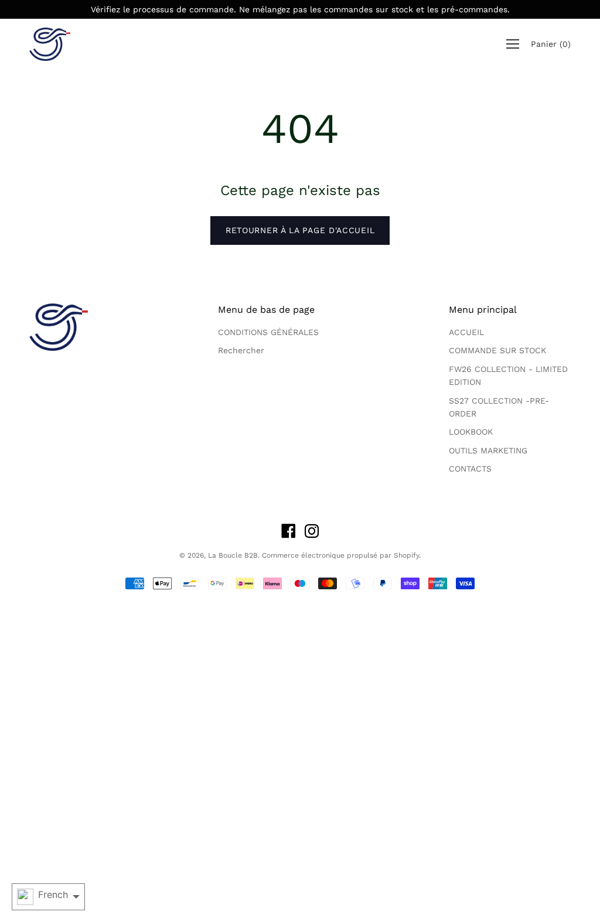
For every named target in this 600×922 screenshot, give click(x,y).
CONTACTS (470, 468)
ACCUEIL (466, 332)
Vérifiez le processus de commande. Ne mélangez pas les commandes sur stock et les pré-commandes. (300, 9)
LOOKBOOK (471, 431)
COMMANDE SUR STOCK (497, 350)
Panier (551, 44)
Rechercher (241, 350)
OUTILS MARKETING (488, 450)
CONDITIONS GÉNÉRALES (268, 332)
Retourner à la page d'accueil (300, 230)
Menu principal (483, 309)
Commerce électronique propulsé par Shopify (340, 555)
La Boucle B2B (233, 555)
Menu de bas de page (266, 309)
